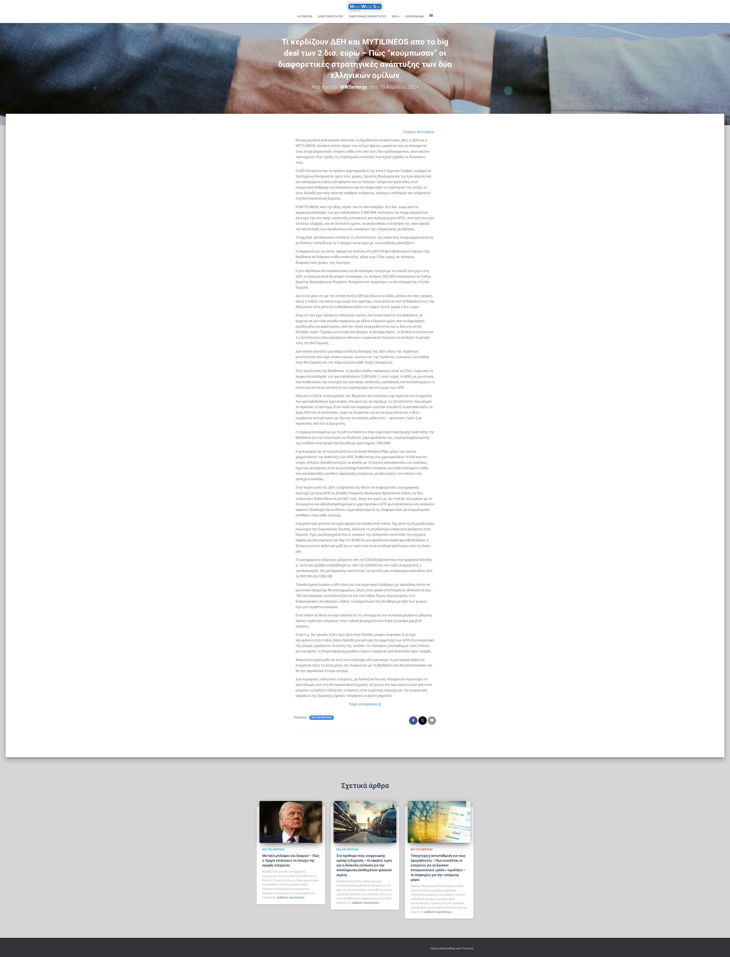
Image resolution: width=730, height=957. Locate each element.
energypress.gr (369, 704)
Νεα (395, 16)
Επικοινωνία (415, 16)
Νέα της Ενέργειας (321, 718)
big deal (366, 140)
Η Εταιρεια (304, 16)
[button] (399, 16)
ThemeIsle (467, 948)
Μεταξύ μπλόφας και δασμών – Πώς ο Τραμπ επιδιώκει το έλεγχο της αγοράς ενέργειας (290, 860)
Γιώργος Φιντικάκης (418, 132)
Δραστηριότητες (330, 16)
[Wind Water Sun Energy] (365, 6)
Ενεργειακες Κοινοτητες (367, 16)
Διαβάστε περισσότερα (290, 897)
